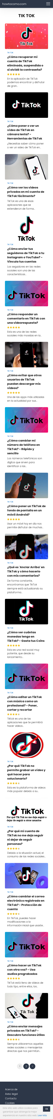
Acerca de (11, 1089)
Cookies (10, 1103)
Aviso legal (11, 1094)
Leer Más (42, 1115)
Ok (46, 1108)
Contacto (11, 1098)
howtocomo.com (14, 4)
